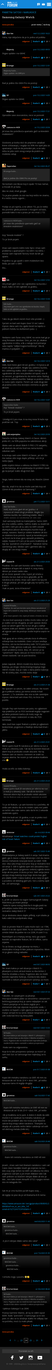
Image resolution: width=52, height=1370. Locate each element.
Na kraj (46, 24)
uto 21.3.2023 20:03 (42, 562)
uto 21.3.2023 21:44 (42, 685)
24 (26, 1340)
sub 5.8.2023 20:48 (42, 1141)
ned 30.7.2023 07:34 (41, 992)
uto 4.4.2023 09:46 (42, 833)
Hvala (36, 41)
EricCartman (12, 896)
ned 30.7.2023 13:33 (41, 1028)
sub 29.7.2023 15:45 (42, 851)
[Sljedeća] (42, 1340)
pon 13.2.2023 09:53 (41, 50)
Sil (7, 95)
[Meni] (49, 4)
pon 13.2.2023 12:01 (41, 66)
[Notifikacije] (38, 4)
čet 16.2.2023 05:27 (42, 166)
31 (37, 1340)
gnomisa (10, 502)
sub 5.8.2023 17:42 (42, 1096)
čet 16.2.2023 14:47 (42, 400)
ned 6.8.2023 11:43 (42, 1221)
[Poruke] (43, 4)
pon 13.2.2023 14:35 (41, 95)
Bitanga (10, 66)
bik (7, 280)
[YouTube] (40, 1357)
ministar (10, 833)
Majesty (10, 50)
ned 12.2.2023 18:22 (41, 34)
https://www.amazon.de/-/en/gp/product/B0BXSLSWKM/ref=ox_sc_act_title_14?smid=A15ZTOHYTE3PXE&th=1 (25, 1206)
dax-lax (9, 34)
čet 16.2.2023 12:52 (42, 280)
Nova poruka (8, 24)
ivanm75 (10, 562)
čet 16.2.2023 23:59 (42, 434)
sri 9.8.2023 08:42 (43, 1289)
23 (21, 1340)
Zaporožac (11, 166)
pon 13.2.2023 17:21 (41, 111)
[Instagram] (30, 1357)
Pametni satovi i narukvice (19, 12)
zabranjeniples (13, 434)
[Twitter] (21, 1357)
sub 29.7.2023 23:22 (42, 896)
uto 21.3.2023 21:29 (42, 601)
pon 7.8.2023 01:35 (42, 1253)
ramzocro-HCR (13, 127)
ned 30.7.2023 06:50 (41, 965)
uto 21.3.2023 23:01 (42, 742)
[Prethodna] (10, 1340)
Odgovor (26, 41)
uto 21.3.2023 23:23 (42, 781)
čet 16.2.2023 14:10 (42, 361)
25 (30, 1340)
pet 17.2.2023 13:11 (42, 502)
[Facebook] (12, 1357)
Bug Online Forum (12, 4)
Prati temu (36, 24)
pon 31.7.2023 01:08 (41, 1070)
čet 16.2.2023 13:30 (42, 299)
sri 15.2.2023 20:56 (42, 127)
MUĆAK (9, 1070)
